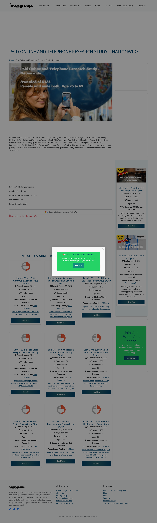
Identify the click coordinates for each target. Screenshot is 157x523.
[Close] (103, 249)
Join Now (78, 265)
